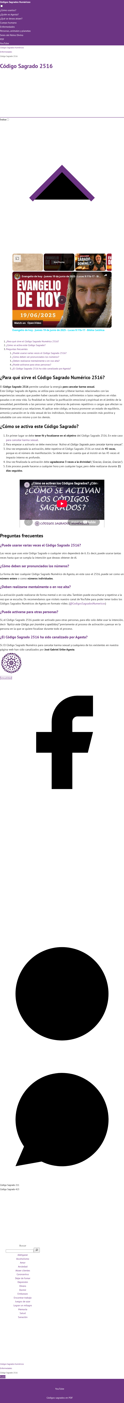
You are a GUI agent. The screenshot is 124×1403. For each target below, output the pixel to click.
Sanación (23, 1317)
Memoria (22, 1309)
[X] (62, 929)
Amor (22, 1262)
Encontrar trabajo (23, 1297)
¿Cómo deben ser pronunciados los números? (35, 356)
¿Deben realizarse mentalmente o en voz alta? (36, 360)
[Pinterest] (62, 1055)
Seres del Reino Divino (11, 35)
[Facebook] (62, 803)
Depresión (23, 1282)
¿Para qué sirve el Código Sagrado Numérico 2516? (32, 341)
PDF (2, 39)
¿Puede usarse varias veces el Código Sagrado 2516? (39, 353)
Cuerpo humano (8, 22)
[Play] (91, 262)
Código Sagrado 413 (9, 1189)
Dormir (22, 1289)
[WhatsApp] (62, 1180)
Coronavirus (23, 1274)
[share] (105, 275)
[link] (17, 276)
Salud (23, 1313)
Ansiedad (23, 1266)
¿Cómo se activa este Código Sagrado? (26, 345)
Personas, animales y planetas (15, 30)
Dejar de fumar (22, 1278)
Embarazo (23, 1293)
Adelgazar (23, 1254)
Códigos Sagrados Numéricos (15, 1)
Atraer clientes (22, 1270)
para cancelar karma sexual (22, 440)
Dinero (22, 1285)
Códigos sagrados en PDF (60, 1397)
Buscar (22, 1245)
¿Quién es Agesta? (9, 14)
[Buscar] (37, 1250)
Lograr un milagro (22, 1305)
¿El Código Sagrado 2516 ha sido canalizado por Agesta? (41, 368)
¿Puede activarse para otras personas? (31, 364)
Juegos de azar (22, 1301)
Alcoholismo (22, 1258)
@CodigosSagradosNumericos (87, 603)
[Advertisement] (62, 94)
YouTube (4, 43)
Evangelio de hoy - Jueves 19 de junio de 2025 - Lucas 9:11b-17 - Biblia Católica (61, 276)
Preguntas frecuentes (17, 349)
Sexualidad (6, 677)
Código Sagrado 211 (9, 1185)
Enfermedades (7, 26)
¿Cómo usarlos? (8, 10)
